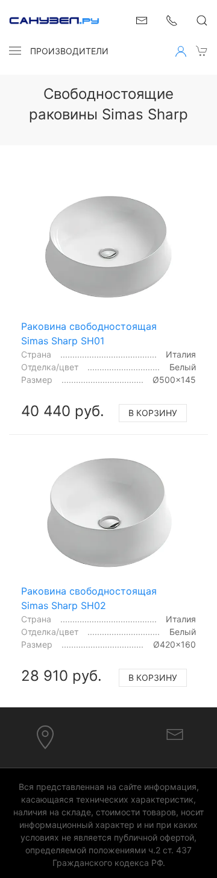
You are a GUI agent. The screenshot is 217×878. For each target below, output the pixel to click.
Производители (69, 51)
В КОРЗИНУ (152, 413)
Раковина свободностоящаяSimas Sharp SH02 (89, 598)
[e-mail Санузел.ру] (142, 19)
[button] (15, 51)
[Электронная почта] (175, 734)
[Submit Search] (202, 20)
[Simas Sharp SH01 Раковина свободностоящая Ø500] (108, 247)
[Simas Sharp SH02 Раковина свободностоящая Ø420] (108, 512)
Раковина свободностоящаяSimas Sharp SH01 (89, 333)
